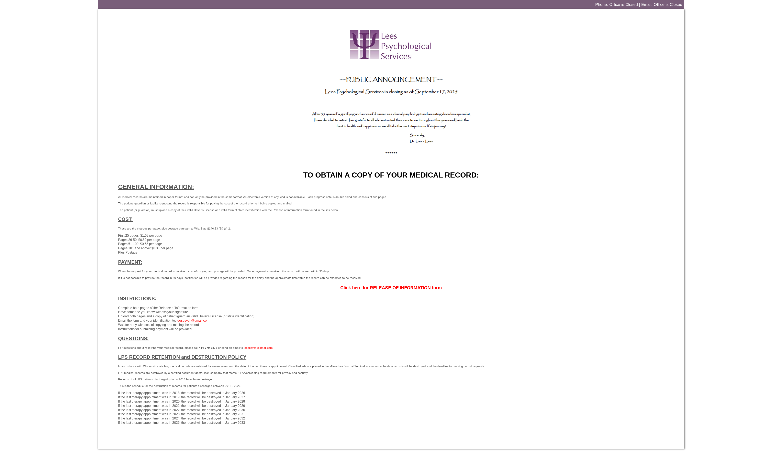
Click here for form (391, 287)
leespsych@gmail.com (193, 320)
